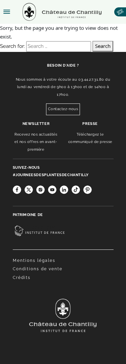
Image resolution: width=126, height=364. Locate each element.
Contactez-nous (63, 109)
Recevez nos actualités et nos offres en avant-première (35, 142)
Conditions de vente (37, 269)
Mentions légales (34, 260)
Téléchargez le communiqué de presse (90, 138)
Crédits (22, 277)
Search (103, 46)
